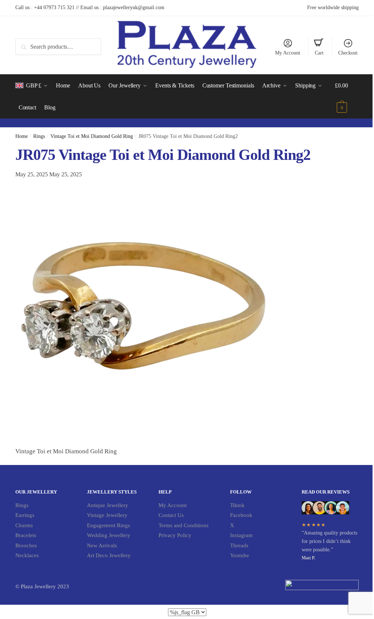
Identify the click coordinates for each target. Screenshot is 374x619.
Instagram (241, 535)
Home (21, 136)
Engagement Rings (108, 525)
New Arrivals (102, 545)
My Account (287, 53)
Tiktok (237, 505)
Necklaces (27, 555)
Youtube (239, 555)
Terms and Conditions (184, 525)
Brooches (26, 545)
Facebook (241, 515)
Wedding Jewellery (108, 535)
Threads (239, 545)
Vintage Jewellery (107, 515)
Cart (319, 53)
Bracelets (25, 535)
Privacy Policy (175, 535)
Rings (39, 136)
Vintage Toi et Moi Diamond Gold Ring (91, 136)
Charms (24, 525)
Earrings (24, 515)
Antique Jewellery (107, 505)
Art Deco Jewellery (109, 555)
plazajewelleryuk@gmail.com (133, 7)
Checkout (348, 53)
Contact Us (171, 515)
